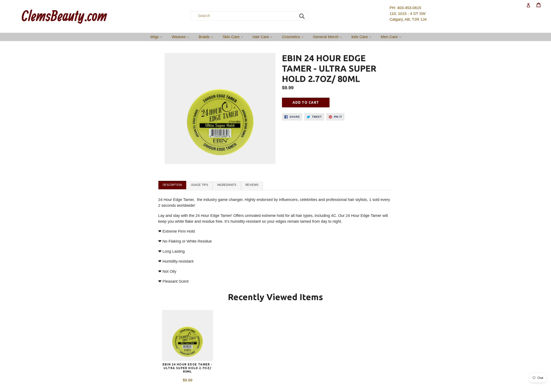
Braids (207, 36)
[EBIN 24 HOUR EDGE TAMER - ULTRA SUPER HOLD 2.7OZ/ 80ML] (187, 336)
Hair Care (263, 36)
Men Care (392, 36)
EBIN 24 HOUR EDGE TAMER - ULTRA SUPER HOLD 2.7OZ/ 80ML (188, 368)
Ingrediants (226, 184)
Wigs (157, 36)
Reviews (251, 184)
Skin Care (234, 36)
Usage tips (199, 184)
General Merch (328, 36)
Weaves (181, 36)
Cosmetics (293, 36)
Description (172, 184)
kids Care (362, 36)
